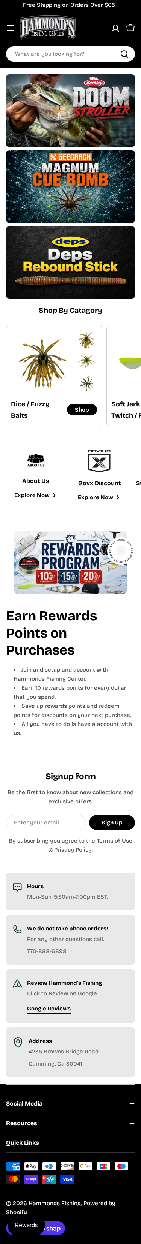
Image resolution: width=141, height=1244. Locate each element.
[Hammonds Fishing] (70, 110)
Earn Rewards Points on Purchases (51, 632)
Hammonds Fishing (55, 1203)
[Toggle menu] (10, 27)
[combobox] (70, 54)
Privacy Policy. (73, 849)
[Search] (124, 53)
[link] (86, 340)
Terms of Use (114, 840)
